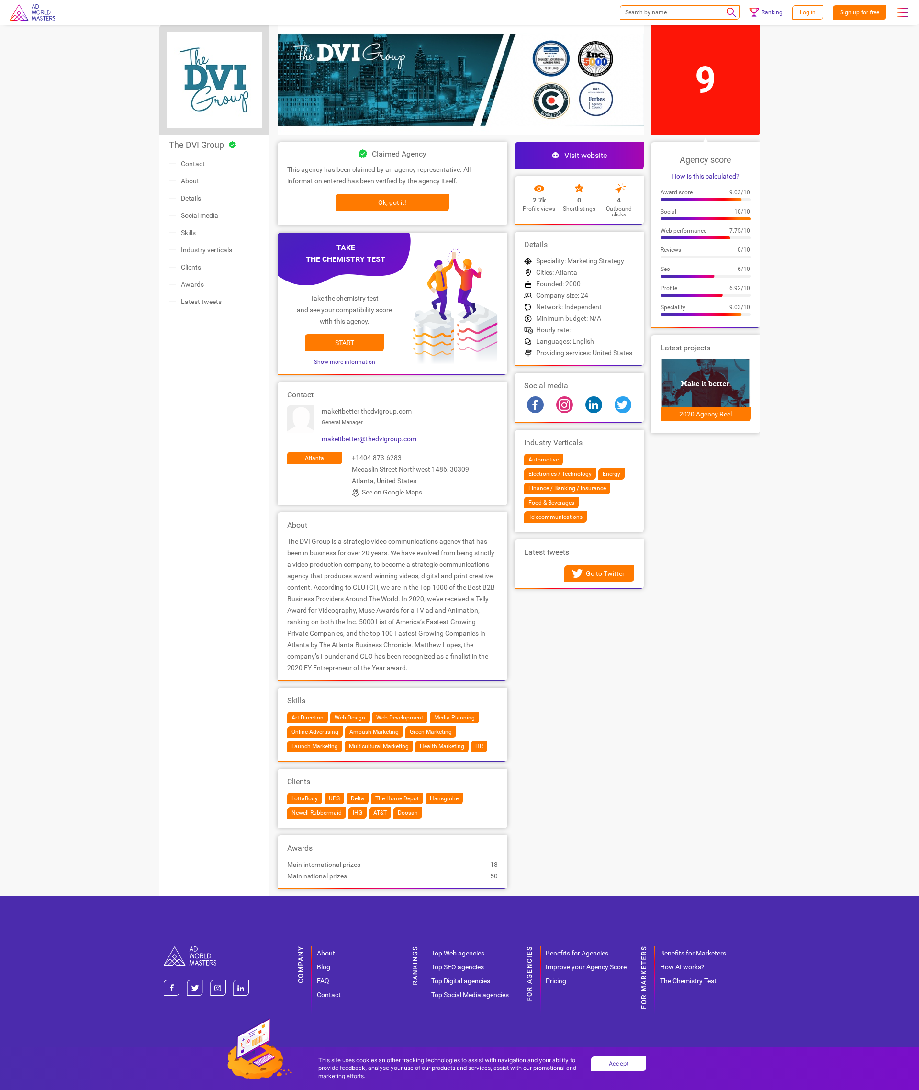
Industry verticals (206, 250)
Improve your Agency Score (586, 967)
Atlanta (314, 458)
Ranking (772, 12)
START (344, 343)
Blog (323, 967)
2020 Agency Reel (705, 414)
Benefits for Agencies (577, 953)
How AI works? (682, 967)
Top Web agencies (457, 953)
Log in (808, 12)
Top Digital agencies (460, 981)
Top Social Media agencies (470, 995)
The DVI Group (196, 145)
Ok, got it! (392, 202)
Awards (192, 284)
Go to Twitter (605, 573)
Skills (188, 232)
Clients (191, 267)
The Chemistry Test (688, 981)
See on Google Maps (392, 492)
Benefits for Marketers (693, 953)
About (190, 181)
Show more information (344, 362)
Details (191, 198)
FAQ (323, 981)
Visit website (585, 155)
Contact (193, 164)
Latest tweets (201, 301)
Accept (619, 1063)
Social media (199, 215)
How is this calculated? (706, 176)
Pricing (556, 981)
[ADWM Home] (190, 950)
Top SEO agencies (457, 967)
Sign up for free (859, 12)
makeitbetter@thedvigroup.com (369, 439)
